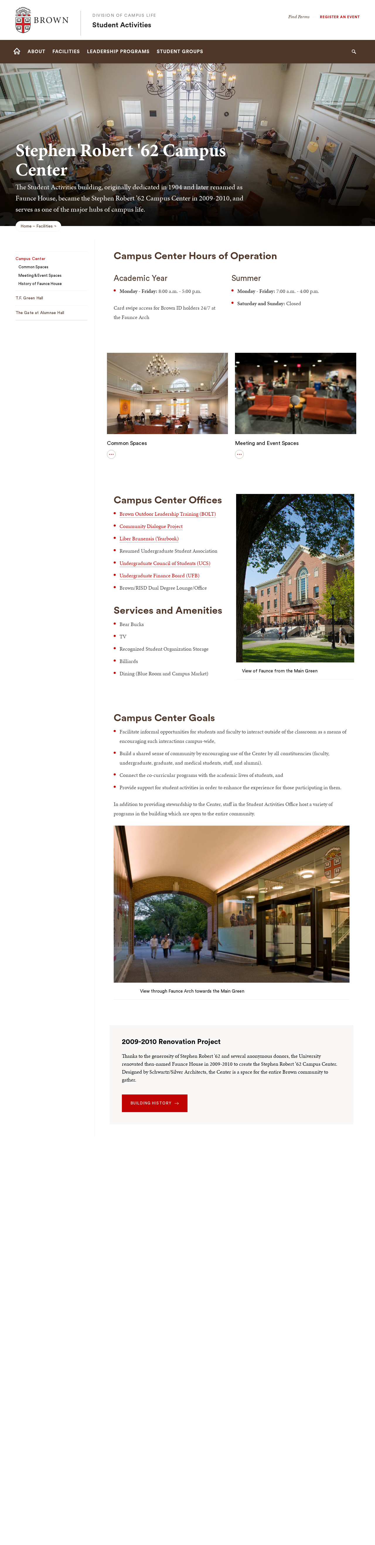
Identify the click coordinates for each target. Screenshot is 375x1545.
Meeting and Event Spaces (267, 443)
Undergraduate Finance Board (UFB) (160, 575)
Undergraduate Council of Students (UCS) (165, 563)
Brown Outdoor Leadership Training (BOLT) (168, 513)
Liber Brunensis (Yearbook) (149, 538)
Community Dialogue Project (151, 526)
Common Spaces (127, 443)
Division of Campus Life (124, 16)
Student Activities (121, 25)
